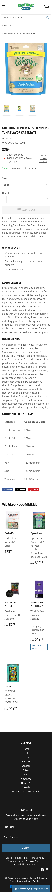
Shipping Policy (15, 861)
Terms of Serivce (34, 861)
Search (26, 787)
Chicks (26, 753)
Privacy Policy (21, 857)
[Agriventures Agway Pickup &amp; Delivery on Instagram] (47, 869)
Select (5, 178)
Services (26, 765)
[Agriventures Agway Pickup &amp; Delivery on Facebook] (42, 869)
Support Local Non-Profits (26, 791)
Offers (26, 770)
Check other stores (43, 158)
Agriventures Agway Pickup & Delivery (28, 878)
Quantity (7, 193)
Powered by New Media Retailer (25, 881)
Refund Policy (37, 857)
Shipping (7, 168)
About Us (26, 778)
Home (5, 25)
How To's (26, 783)
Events (26, 774)
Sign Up (26, 847)
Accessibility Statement (25, 864)
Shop (26, 757)
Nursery (26, 761)
